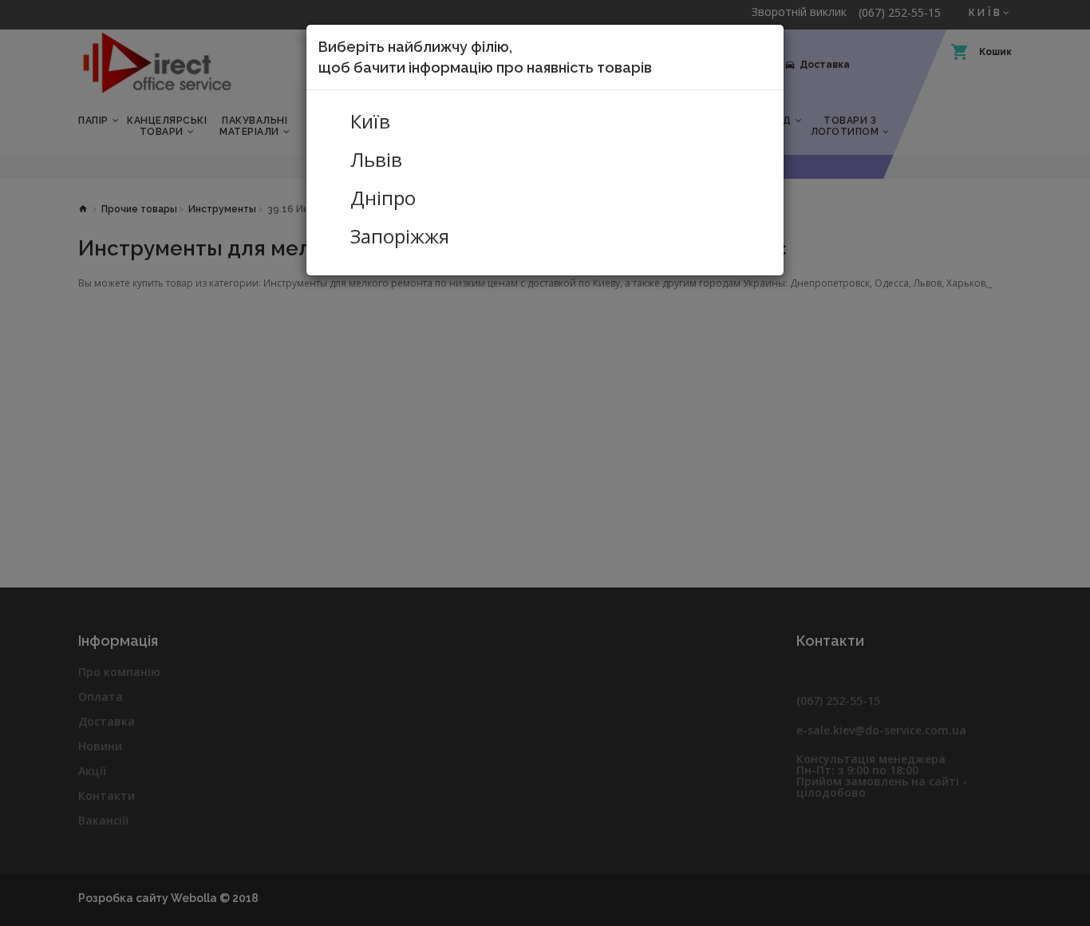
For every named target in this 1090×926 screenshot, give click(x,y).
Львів (376, 159)
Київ (370, 121)
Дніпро (383, 198)
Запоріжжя (399, 236)
